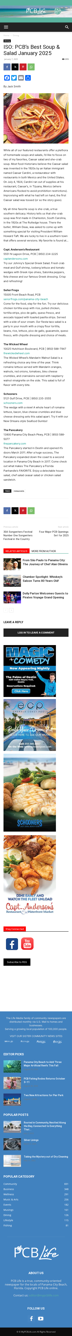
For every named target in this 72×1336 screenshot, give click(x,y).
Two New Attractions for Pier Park (43, 1095)
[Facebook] (6, 66)
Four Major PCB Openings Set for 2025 (54, 533)
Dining (16, 35)
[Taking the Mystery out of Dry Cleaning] (12, 1161)
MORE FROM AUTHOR (44, 551)
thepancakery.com (14, 443)
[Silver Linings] (12, 1144)
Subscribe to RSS (17, 962)
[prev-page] (5, 610)
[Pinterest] (23, 66)
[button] (6, 27)
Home (6, 35)
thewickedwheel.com (16, 353)
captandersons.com (15, 258)
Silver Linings (31, 1140)
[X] (15, 66)
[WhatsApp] (31, 66)
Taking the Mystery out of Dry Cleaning (46, 1156)
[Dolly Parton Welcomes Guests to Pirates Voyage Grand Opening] (12, 597)
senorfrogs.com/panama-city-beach (25, 299)
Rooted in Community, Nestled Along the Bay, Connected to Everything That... (45, 1126)
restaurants (19, 491)
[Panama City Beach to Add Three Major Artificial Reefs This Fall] (12, 1066)
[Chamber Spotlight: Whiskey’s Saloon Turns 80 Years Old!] (12, 581)
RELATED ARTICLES (16, 551)
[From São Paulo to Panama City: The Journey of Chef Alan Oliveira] (12, 564)
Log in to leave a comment (36, 632)
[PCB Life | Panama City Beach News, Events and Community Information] (36, 11)
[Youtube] (40, 1318)
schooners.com (13, 403)
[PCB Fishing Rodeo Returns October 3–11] (12, 1083)
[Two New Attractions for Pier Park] (12, 1100)
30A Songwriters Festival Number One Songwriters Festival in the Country (18, 535)
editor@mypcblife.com (44, 1295)
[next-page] (11, 610)
